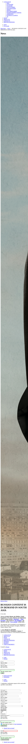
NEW (8, 3)
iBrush (7, 647)
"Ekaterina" (16, 619)
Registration (6, 677)
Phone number (4, 693)
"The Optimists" (18, 620)
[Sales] (3, 711)
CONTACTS (7, 20)
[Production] (3, 714)
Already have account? (9, 728)
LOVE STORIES (11, 7)
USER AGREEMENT (9, 644)
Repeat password (5, 715)
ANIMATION (10, 14)
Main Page (3, 28)
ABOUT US (7, 19)
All (7, 16)
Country (3, 704)
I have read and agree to (12, 724)
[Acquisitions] (3, 710)
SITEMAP (6, 641)
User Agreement (18, 724)
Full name (3, 690)
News (8, 28)
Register (5, 658)
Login (5, 657)
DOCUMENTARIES (12, 11)
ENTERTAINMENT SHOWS (14, 12)
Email (2, 696)
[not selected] (3, 708)
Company (3, 701)
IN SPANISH (10, 4)
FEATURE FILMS (11, 8)
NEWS (5, 18)
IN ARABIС (10, 6)
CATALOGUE (7, 1)
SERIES (9, 10)
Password (3, 699)
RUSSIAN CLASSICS (12, 15)
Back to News (4, 601)
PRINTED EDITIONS (9, 22)
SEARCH (6, 643)
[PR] (3, 712)
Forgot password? (8, 675)
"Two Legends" (14, 622)
